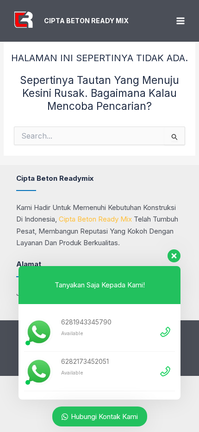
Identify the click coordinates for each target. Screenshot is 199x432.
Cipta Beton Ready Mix (95, 219)
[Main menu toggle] (180, 21)
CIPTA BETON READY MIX (86, 21)
